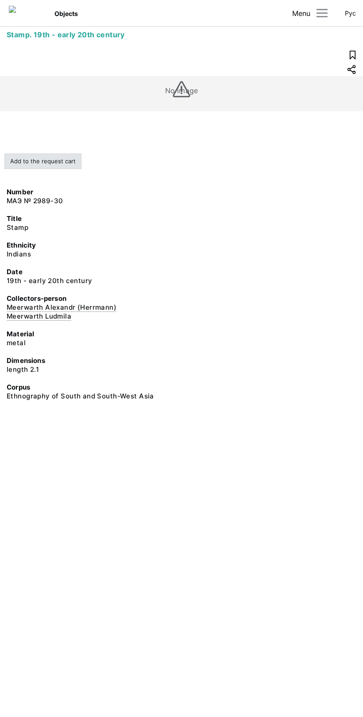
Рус (350, 13)
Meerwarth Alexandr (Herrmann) (61, 307)
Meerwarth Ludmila (39, 316)
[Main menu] (322, 13)
